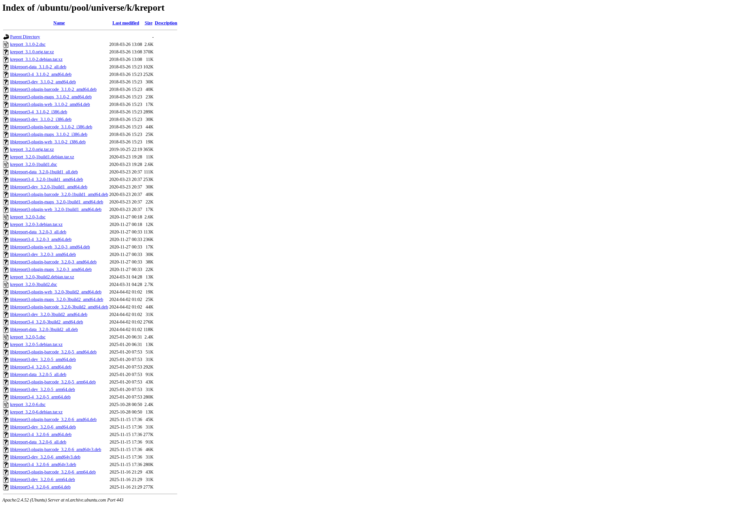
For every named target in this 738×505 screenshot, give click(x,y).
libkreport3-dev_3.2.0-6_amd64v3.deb (45, 457)
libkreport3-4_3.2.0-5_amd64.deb (40, 366)
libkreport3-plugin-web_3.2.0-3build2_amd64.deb (55, 291)
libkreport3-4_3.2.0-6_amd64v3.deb (43, 464)
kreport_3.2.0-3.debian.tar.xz (36, 224)
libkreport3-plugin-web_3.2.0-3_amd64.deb (50, 246)
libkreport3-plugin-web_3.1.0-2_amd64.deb (50, 104)
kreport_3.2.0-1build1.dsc (33, 164)
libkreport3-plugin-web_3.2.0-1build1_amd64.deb (55, 209)
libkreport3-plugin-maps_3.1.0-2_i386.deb (48, 134)
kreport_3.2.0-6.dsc (28, 404)
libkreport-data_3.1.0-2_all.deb (38, 66)
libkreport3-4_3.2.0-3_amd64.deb (40, 239)
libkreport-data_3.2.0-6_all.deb (38, 441)
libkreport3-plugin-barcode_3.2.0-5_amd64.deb (53, 351)
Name (59, 22)
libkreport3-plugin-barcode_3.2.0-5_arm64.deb (53, 381)
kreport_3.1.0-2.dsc (28, 44)
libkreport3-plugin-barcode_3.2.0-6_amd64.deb (53, 419)
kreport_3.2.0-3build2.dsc (33, 284)
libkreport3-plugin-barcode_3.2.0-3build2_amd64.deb (59, 306)
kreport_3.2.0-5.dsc (28, 336)
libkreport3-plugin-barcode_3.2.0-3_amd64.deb (53, 261)
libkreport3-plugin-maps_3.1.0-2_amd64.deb (51, 96)
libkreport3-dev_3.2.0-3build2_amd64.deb (48, 314)
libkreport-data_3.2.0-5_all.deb (38, 374)
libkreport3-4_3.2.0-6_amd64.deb (40, 434)
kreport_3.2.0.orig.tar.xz (32, 149)
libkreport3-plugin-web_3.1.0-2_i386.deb (48, 141)
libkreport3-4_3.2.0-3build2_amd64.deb (46, 321)
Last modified (125, 22)
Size (149, 22)
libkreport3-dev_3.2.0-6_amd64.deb (43, 426)
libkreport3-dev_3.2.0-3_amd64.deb (43, 254)
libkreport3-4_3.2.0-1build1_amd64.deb (46, 179)
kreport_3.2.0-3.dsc (28, 216)
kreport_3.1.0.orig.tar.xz (32, 51)
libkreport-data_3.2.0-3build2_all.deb (44, 329)
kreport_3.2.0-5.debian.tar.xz (36, 344)
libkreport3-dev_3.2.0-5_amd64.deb (43, 359)
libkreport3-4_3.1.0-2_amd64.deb (40, 74)
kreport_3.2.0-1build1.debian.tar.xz (42, 156)
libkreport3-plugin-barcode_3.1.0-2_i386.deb (51, 126)
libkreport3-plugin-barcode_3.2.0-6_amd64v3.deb (55, 449)
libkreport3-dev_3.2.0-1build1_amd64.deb (48, 186)
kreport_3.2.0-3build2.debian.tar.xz (42, 276)
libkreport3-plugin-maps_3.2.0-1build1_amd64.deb (56, 201)
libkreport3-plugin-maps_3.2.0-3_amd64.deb (51, 269)
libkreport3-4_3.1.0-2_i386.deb (38, 111)
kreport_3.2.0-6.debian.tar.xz (36, 411)
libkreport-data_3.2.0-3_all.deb (38, 231)
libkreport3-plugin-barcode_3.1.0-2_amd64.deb (53, 89)
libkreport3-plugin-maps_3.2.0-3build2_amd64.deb (56, 299)
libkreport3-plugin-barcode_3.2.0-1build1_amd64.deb (59, 194)
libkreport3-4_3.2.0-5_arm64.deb (40, 396)
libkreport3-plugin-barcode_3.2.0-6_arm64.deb (53, 472)
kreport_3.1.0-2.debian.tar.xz (36, 59)
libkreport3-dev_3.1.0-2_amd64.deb (43, 81)
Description (166, 22)
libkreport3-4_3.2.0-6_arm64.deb (40, 487)
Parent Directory (25, 36)
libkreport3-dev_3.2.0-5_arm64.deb (42, 389)
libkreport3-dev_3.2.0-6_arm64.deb (42, 479)
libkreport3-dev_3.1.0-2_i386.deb (40, 119)
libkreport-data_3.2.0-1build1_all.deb (44, 171)
